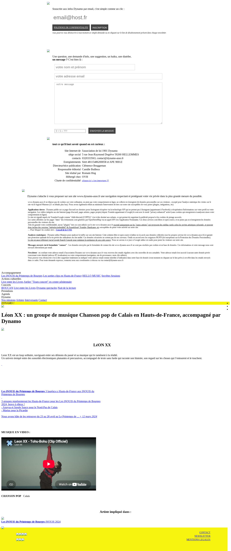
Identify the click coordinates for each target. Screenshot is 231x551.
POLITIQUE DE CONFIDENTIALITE (71, 27)
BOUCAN (7, 287)
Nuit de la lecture (67, 287)
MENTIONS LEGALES (198, 539)
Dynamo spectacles (46, 287)
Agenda (5, 294)
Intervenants (31, 300)
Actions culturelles (36, 280)
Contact (43, 300)
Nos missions (8, 300)
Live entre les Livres (12, 281)
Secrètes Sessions (110, 275)
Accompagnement (60, 274)
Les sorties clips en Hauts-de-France (62, 275)
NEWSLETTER (202, 536)
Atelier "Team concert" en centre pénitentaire (48, 281)
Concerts (38, 286)
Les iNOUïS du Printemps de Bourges (21, 275)
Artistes (20, 300)
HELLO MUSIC (91, 275)
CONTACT (204, 532)
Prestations (7, 291)
